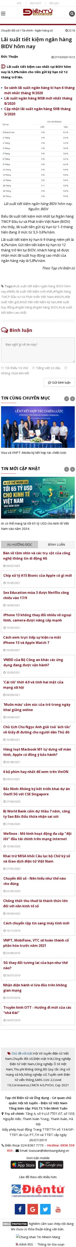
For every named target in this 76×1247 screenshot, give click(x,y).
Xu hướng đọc (19, 544)
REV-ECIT (35, 3)
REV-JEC (54, 3)
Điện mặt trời (43, 1058)
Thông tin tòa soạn (50, 1244)
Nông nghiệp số (35, 1074)
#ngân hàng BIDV (45, 307)
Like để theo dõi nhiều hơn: (38, 1177)
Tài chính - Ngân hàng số (37, 30)
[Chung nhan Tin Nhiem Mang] (38, 1236)
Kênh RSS (25, 1244)
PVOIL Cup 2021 (57, 1085)
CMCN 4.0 (37, 1085)
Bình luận (56, 544)
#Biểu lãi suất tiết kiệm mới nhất (30, 291)
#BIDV (59, 296)
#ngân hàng (23, 307)
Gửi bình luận (61, 382)
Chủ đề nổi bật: (22, 1053)
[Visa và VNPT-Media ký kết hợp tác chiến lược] (38, 430)
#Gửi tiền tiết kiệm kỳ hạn (38, 302)
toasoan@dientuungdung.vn (49, 1150)
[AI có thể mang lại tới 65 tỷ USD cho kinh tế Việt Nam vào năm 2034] (38, 504)
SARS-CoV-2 (43, 1080)
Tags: (9, 286)
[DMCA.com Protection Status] (15, 1223)
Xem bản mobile (38, 1158)
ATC (19, 3)
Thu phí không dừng (28, 1069)
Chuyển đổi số (10, 30)
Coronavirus (20, 1085)
